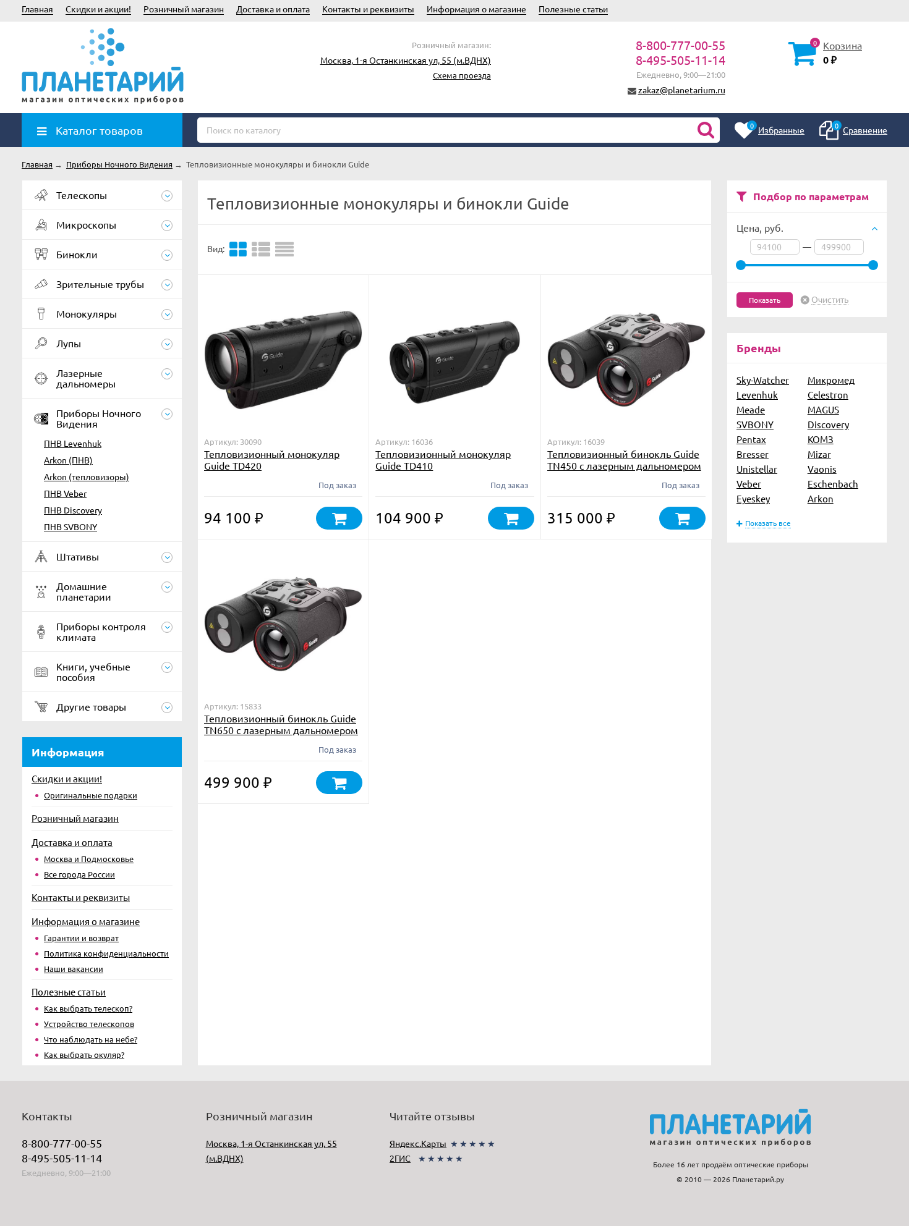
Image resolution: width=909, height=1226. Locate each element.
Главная (37, 8)
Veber (748, 483)
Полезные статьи (573, 8)
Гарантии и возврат (81, 937)
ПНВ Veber (65, 493)
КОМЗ (821, 439)
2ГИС (400, 1158)
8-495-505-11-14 (680, 59)
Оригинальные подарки (90, 795)
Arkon (821, 498)
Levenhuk (757, 394)
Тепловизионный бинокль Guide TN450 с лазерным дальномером (624, 459)
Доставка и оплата (273, 8)
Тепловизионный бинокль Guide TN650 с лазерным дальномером (281, 724)
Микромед (831, 380)
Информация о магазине (476, 8)
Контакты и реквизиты (368, 8)
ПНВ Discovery (73, 509)
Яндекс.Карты (418, 1143)
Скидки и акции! (98, 8)
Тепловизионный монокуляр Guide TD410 (443, 459)
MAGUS (823, 409)
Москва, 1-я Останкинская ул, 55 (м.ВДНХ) (405, 60)
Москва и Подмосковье (89, 858)
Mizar (819, 454)
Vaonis (822, 469)
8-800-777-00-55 (680, 45)
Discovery (828, 424)
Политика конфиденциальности (106, 953)
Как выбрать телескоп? (88, 1008)
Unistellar (756, 469)
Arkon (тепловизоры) (86, 476)
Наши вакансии (73, 968)
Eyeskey (753, 498)
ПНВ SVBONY (70, 526)
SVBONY (755, 424)
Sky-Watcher (762, 380)
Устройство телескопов (89, 1023)
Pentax (751, 439)
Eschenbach (833, 483)
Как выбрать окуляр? (84, 1054)
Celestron (828, 394)
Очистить (829, 300)
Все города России (79, 874)
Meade (750, 409)
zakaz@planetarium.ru (681, 89)
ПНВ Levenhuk (72, 443)
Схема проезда (462, 75)
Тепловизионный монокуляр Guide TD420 (271, 459)
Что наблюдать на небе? (90, 1039)
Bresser (752, 454)
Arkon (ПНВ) (68, 459)
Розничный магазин (183, 8)
